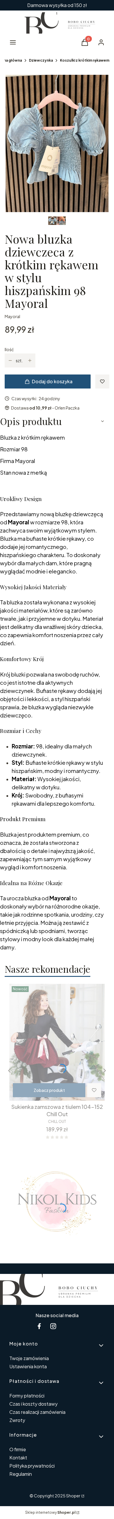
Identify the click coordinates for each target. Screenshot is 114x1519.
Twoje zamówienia (29, 1358)
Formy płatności (26, 1396)
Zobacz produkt (49, 1090)
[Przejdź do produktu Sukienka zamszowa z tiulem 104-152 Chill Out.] (57, 1042)
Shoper (73, 1495)
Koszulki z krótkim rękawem (84, 60)
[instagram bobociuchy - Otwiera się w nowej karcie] (53, 1326)
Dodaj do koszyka (52, 381)
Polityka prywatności (32, 1466)
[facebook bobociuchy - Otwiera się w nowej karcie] (39, 1326)
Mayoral (12, 316)
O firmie (17, 1449)
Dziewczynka (41, 60)
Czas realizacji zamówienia (37, 1412)
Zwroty (17, 1420)
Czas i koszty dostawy (33, 1404)
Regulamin (20, 1474)
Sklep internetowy (50, 1512)
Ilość (9, 349)
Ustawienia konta (28, 1366)
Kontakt (18, 1457)
